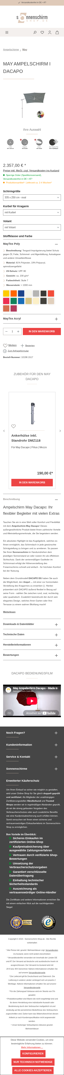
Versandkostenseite (37, 973)
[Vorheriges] (4, 430)
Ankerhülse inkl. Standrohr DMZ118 (26, 438)
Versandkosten (52, 950)
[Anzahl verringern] (6, 331)
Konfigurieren (32, 1053)
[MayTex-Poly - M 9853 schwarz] (43, 301)
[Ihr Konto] (49, 32)
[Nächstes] (60, 430)
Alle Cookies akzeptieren (33, 1070)
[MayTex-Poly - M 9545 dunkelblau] (21, 293)
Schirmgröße (19, 191)
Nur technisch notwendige (33, 1062)
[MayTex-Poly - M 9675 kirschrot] (6, 301)
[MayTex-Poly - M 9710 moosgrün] (14, 301)
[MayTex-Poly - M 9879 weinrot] (14, 308)
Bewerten (30, 345)
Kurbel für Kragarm (23, 206)
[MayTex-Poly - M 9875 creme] (51, 301)
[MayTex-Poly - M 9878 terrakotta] (6, 308)
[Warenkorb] (57, 32)
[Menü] (7, 32)
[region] (32, 121)
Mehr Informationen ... (32, 1047)
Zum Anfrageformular (18, 351)
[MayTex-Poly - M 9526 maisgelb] (6, 293)
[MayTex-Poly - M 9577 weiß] (28, 293)
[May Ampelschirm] (31, 106)
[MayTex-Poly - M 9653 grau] (36, 293)
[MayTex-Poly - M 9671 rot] (51, 293)
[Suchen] (35, 32)
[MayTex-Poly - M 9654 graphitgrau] (43, 293)
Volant (14, 221)
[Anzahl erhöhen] (18, 331)
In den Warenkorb (42, 331)
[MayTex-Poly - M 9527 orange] (14, 293)
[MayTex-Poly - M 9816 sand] (28, 301)
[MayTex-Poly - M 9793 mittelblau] (21, 301)
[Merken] (13, 426)
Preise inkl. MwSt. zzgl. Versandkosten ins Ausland (31, 170)
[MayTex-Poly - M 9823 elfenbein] (36, 301)
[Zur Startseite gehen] (32, 18)
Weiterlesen (9, 612)
